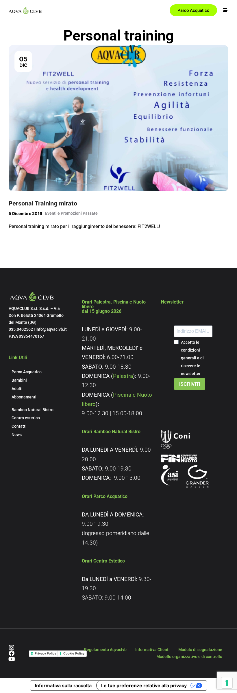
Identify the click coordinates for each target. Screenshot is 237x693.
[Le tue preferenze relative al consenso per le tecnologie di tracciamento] (226, 682)
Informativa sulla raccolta (63, 685)
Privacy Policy (45, 653)
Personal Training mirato (43, 203)
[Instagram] (11, 647)
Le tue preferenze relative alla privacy (144, 685)
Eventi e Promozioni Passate (71, 213)
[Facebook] (11, 653)
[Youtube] (11, 659)
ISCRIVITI (189, 384)
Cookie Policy (73, 653)
